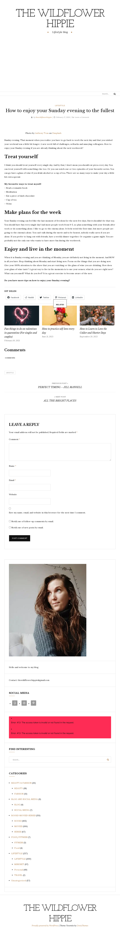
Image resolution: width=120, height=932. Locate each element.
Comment (14, 439)
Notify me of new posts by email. (27, 527)
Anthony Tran (41, 133)
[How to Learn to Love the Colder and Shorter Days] (97, 316)
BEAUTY (18, 788)
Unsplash (56, 133)
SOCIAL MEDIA (21, 810)
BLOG (17, 804)
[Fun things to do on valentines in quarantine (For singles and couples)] (21, 316)
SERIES (17, 831)
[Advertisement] (60, 63)
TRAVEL (18, 875)
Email (12, 480)
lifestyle (10, 373)
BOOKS (18, 821)
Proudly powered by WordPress (45, 925)
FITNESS (18, 842)
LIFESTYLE (60, 105)
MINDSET (19, 864)
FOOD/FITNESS (19, 837)
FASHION (19, 793)
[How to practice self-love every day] (59, 316)
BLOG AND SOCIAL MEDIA (24, 799)
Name (12, 466)
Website (13, 494)
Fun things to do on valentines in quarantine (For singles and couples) (20, 332)
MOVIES (18, 826)
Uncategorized (18, 880)
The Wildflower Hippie (60, 19)
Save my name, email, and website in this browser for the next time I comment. (47, 512)
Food (16, 848)
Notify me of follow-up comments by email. (32, 521)
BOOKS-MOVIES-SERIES (23, 815)
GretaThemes (82, 925)
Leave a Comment (82, 117)
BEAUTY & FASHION (21, 783)
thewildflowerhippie (44, 117)
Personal (18, 869)
